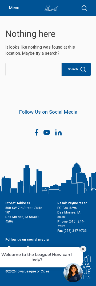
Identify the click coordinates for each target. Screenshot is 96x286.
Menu (14, 7)
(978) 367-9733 (75, 231)
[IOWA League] (52, 8)
